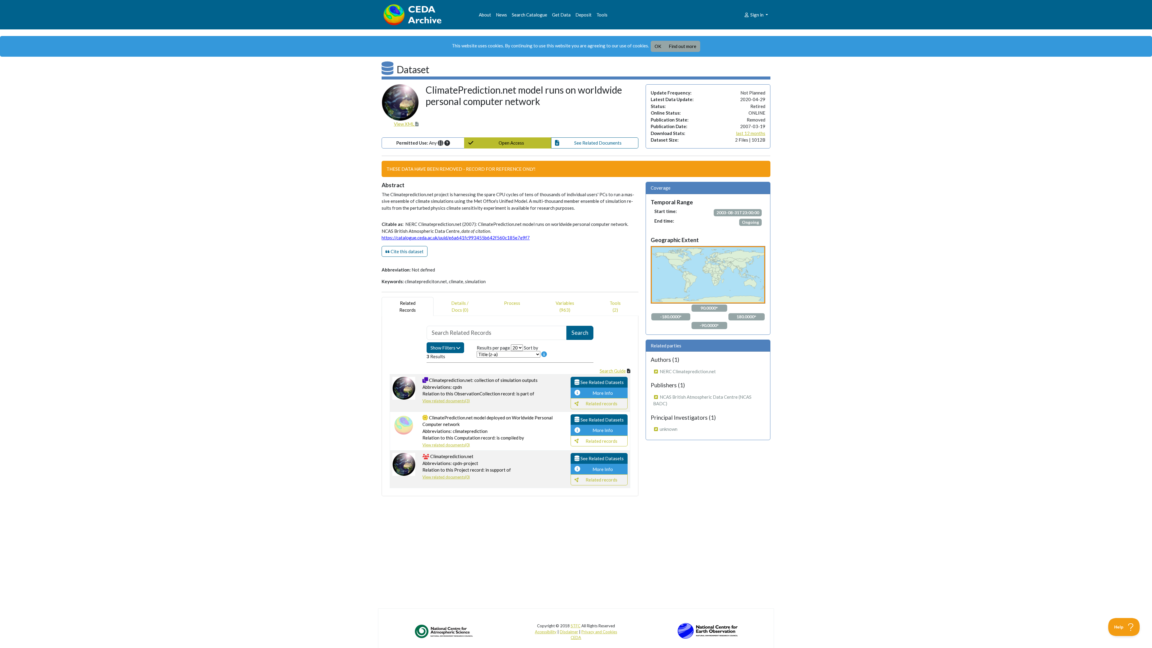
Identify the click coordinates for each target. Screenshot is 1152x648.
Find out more (682, 46)
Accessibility (545, 631)
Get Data (561, 14)
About (485, 14)
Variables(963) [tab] (565, 306)
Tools (602, 14)
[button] (594, 142)
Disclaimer (569, 631)
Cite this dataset (407, 251)
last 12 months (750, 133)
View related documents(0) (446, 444)
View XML (404, 124)
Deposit (583, 14)
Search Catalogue (529, 14)
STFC (575, 625)
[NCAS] (444, 631)
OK (658, 46)
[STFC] (708, 630)
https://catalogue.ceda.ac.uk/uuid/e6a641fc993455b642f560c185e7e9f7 (456, 237)
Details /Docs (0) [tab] (460, 306)
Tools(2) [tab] (615, 306)
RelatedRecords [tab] (407, 306)
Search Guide (613, 371)
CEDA (576, 637)
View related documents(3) (446, 400)
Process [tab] (512, 303)
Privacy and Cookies (599, 631)
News (501, 14)
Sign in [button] (756, 14)
